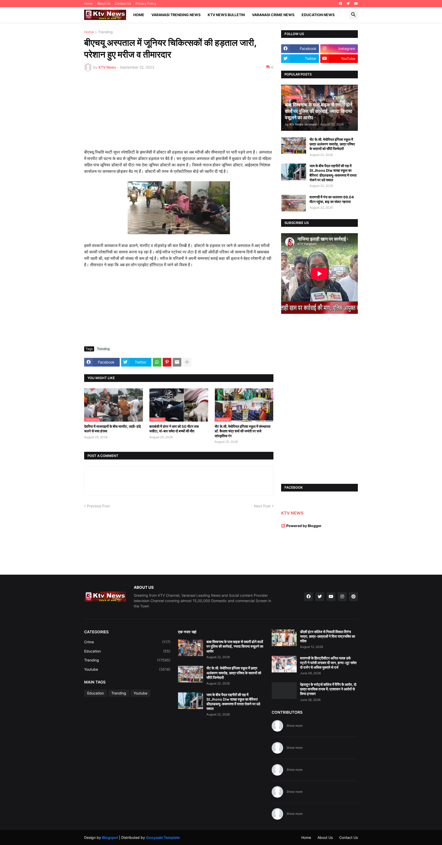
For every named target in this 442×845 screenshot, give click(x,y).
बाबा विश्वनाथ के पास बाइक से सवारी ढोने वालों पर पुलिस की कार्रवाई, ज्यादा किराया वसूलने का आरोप (234, 646)
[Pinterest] (167, 362)
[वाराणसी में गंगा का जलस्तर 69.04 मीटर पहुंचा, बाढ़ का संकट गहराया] (293, 203)
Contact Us (123, 3)
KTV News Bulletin (226, 15)
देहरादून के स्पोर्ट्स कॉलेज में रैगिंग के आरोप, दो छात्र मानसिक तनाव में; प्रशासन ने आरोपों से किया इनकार (328, 689)
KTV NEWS (292, 513)
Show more (294, 726)
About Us (103, 3)
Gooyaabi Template (163, 837)
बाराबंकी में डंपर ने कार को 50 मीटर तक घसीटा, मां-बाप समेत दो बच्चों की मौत (174, 428)
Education (127, 651)
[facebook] (340, 3)
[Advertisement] (178, 113)
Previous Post (98, 506)
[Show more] (187, 362)
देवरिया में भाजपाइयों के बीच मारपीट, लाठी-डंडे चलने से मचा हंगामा (112, 428)
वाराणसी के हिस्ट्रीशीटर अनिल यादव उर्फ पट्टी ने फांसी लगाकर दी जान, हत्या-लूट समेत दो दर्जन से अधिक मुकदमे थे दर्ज (328, 662)
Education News (318, 15)
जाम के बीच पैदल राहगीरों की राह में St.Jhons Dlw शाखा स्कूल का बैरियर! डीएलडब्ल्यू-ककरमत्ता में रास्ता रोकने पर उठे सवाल (333, 173)
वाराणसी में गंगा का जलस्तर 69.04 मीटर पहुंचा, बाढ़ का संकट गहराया (332, 199)
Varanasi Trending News (176, 15)
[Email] (177, 362)
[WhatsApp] (157, 362)
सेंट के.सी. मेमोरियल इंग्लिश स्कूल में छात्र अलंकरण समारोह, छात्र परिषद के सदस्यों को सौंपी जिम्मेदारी (332, 144)
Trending (105, 32)
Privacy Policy (146, 3)
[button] (353, 14)
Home (88, 3)
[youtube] (356, 3)
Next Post (262, 506)
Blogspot (110, 837)
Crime (127, 642)
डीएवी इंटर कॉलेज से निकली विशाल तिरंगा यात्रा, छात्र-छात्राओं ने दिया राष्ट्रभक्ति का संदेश (327, 636)
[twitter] (348, 3)
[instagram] (342, 596)
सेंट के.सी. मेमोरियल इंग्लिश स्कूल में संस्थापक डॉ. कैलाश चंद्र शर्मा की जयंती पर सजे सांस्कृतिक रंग (242, 431)
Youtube (127, 669)
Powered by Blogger (304, 525)
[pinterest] (353, 596)
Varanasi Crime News (273, 15)
